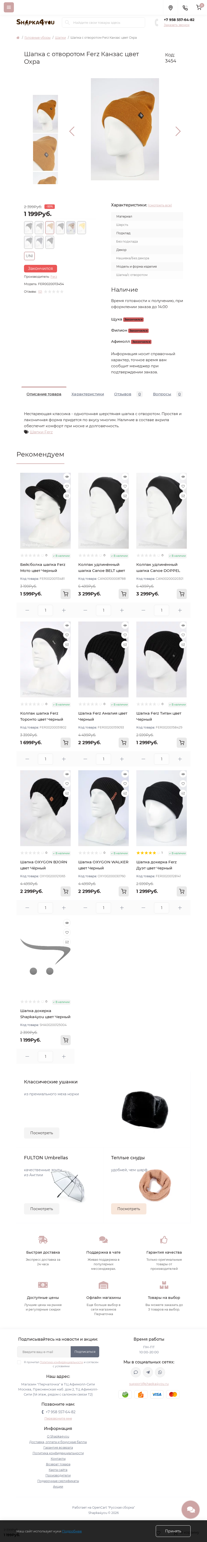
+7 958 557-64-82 (179, 19)
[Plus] (63, 610)
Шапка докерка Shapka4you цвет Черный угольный (45, 1016)
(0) (40, 291)
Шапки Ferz (41, 432)
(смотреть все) (160, 205)
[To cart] (66, 594)
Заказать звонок (177, 25)
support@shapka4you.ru (149, 1384)
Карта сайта (58, 1470)
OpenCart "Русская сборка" (113, 1507)
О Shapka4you (58, 1436)
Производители (58, 1475)
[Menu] (9, 7)
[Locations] (170, 7)
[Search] (67, 22)
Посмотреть (41, 1133)
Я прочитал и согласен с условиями (61, 1364)
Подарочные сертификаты (58, 1481)
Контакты (58, 1459)
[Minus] (27, 610)
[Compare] (67, 496)
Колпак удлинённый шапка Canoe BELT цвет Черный (101, 570)
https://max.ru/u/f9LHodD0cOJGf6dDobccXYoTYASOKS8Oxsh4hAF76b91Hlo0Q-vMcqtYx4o (136, 1372)
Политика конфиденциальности (61, 1362)
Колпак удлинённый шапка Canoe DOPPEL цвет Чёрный (158, 570)
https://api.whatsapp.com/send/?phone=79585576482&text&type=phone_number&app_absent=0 (160, 1372)
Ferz (53, 277)
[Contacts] (185, 7)
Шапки (60, 37)
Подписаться (84, 1352)
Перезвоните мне (58, 1418)
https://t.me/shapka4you (148, 1372)
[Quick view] (67, 476)
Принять (173, 1531)
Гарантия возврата (58, 1447)
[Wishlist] (67, 486)
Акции (58, 1486)
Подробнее (72, 1531)
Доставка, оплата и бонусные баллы (58, 1442)
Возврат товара (58, 1464)
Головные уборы (37, 37)
